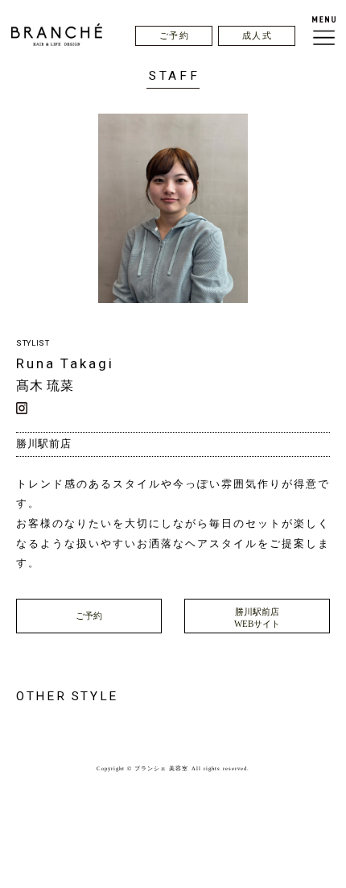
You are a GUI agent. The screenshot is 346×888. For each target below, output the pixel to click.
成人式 (257, 35)
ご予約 (174, 35)
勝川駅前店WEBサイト (257, 618)
